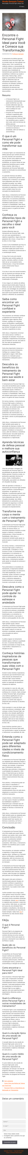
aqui (17, 900)
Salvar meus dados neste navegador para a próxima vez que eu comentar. (14, 1135)
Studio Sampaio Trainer (13, 1)
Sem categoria (8, 1081)
